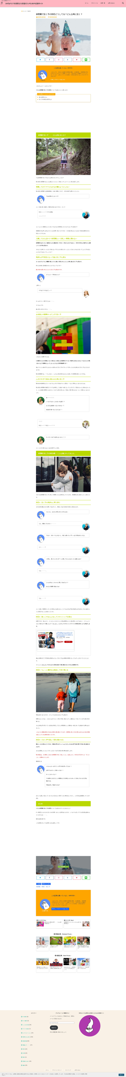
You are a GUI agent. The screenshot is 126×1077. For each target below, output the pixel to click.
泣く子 (48, 886)
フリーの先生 (26, 1028)
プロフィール (94, 3)
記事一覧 (103, 3)
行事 (24, 1053)
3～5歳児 (25, 1020)
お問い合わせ (111, 3)
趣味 (24, 1065)
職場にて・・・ (26, 1045)
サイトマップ (68, 1070)
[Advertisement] (63, 118)
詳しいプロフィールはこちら (58, 79)
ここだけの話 (26, 1024)
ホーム (86, 3)
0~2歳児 (39, 884)
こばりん (43, 80)
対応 (43, 886)
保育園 (38, 886)
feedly (63, 866)
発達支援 (25, 1041)
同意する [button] (121, 1074)
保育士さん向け (46, 884)
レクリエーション (27, 1032)
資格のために (26, 1061)
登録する (54, 1027)
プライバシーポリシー (57, 1070)
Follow (63, 863)
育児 (24, 1049)
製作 (24, 1057)
